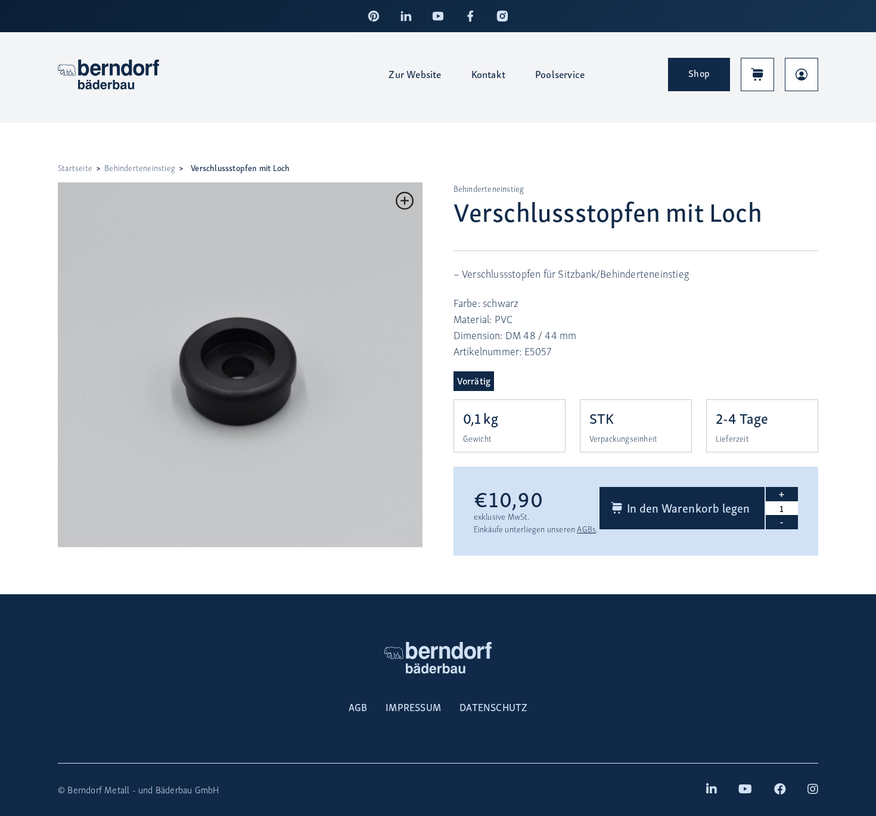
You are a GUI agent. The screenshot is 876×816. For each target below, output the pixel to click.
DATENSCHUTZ (493, 707)
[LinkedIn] (406, 16)
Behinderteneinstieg (139, 167)
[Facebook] (470, 16)
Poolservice (560, 74)
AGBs (586, 529)
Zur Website (415, 74)
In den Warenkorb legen (688, 507)
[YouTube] (438, 16)
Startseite (75, 167)
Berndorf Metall (98, 789)
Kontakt (488, 74)
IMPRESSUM (413, 707)
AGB (358, 707)
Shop (699, 72)
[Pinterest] (374, 16)
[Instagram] (502, 16)
